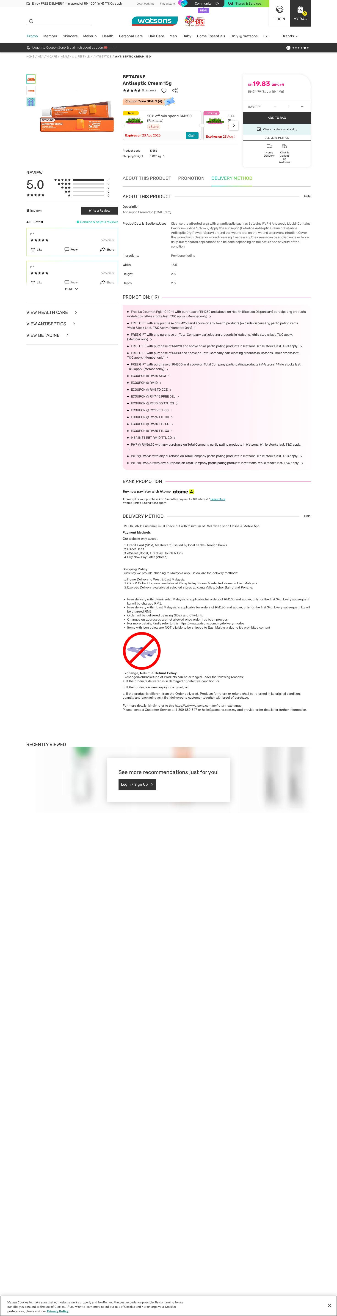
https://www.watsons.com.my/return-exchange (208, 705)
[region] (168, 1306)
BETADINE (134, 76)
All (28, 222)
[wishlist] (163, 90)
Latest (38, 222)
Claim (192, 136)
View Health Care (47, 312)
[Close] (330, 1305)
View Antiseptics (46, 324)
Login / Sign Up (134, 784)
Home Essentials (211, 36)
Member (50, 36)
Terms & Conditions (145, 502)
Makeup (90, 36)
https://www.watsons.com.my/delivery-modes (212, 623)
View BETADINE (43, 335)
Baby (186, 36)
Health (107, 36)
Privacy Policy (58, 1311)
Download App (145, 3)
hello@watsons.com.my (219, 709)
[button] (300, 13)
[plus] (302, 106)
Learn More (217, 499)
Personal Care (131, 36)
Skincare (70, 36)
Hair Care (156, 36)
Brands (288, 36)
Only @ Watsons (244, 36)
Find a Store (167, 3)
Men (173, 36)
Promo (32, 36)
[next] (266, 36)
